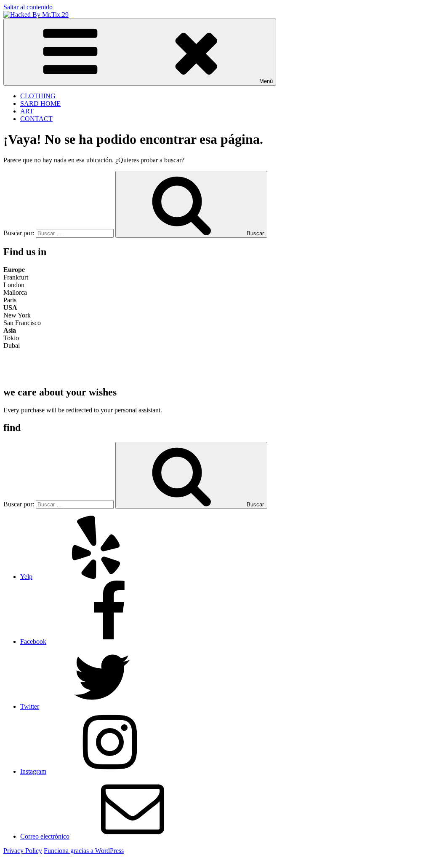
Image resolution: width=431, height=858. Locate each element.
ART (27, 111)
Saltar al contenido (28, 7)
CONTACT (36, 118)
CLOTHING (38, 96)
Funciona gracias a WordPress (84, 850)
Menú (266, 81)
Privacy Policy (22, 850)
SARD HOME (40, 103)
